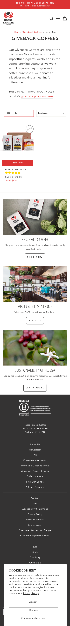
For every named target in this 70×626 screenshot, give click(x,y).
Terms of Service (35, 519)
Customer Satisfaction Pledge (35, 530)
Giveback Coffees (32, 32)
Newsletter (35, 449)
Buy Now (17, 162)
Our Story (35, 557)
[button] (12, 172)
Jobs (34, 503)
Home (17, 32)
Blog (35, 546)
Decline (33, 610)
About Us (35, 444)
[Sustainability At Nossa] (35, 348)
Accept (33, 601)
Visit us (35, 320)
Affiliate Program (35, 487)
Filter (15, 113)
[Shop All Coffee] (35, 217)
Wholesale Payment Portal (35, 471)
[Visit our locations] (35, 284)
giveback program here (37, 96)
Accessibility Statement (35, 509)
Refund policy (35, 525)
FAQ (35, 455)
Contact (35, 498)
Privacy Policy (31, 593)
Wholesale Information (35, 460)
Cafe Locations (35, 476)
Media (35, 552)
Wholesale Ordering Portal (35, 465)
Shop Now (35, 257)
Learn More (35, 388)
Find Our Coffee (35, 481)
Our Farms (35, 562)
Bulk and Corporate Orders (35, 535)
